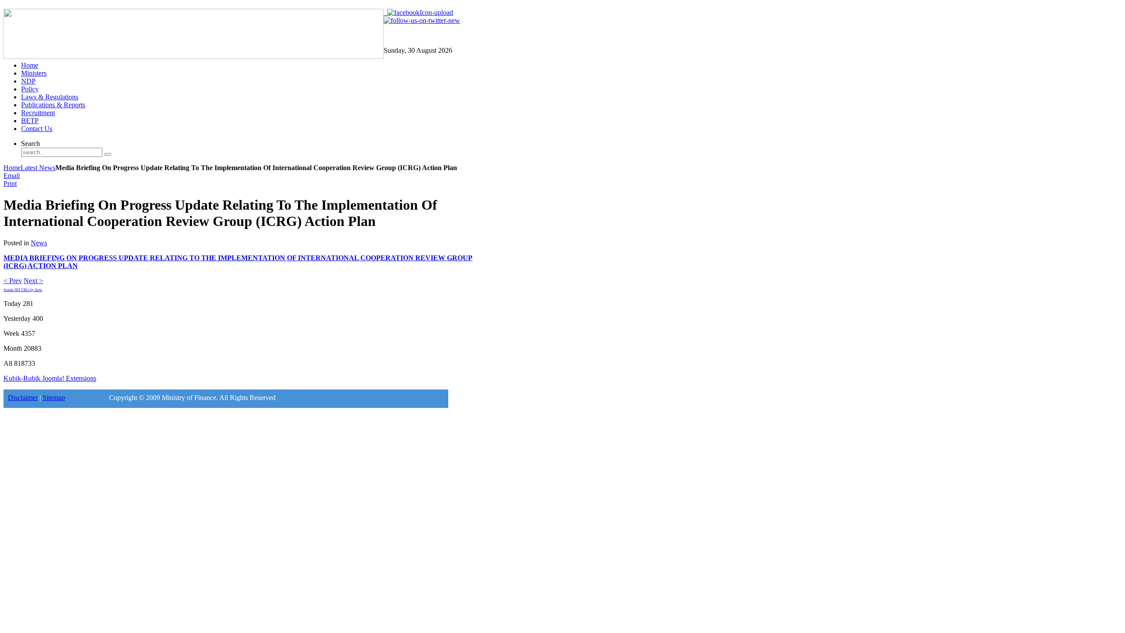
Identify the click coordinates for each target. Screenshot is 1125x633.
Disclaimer (23, 397)
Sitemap (54, 397)
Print (10, 183)
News (39, 243)
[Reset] (107, 154)
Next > (33, 280)
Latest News (38, 167)
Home (12, 167)
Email (12, 175)
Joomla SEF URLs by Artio (23, 290)
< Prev (13, 280)
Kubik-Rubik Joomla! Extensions (50, 378)
